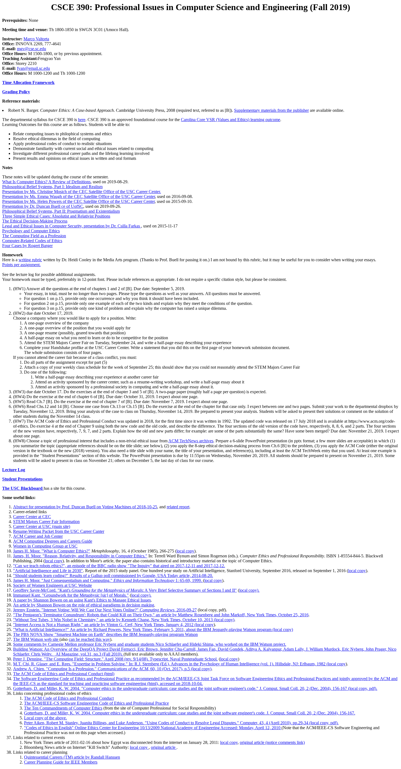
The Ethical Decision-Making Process (34, 221)
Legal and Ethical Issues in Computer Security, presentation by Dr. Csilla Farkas (71, 226)
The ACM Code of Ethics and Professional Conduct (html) (63, 673)
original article (163, 747)
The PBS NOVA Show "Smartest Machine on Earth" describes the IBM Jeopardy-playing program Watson (105, 634)
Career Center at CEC (32, 516)
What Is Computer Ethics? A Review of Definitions (46, 181)
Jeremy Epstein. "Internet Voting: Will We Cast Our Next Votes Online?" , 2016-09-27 (105, 610)
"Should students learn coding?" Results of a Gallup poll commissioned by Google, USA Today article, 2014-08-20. (113, 575)
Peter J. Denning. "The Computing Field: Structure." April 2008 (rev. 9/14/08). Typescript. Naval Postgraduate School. (115, 659)
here (81, 119)
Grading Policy (16, 91)
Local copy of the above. (45, 718)
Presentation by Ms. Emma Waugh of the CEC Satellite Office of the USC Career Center (78, 196)
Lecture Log (13, 469)
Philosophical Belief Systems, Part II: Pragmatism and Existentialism (61, 211)
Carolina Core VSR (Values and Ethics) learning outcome (230, 119)
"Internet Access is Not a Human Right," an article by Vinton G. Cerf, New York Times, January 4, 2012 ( (104, 624)
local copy (185, 551)
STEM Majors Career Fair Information (46, 521)
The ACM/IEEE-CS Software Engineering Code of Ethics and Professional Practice (96, 703)
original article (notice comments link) (272, 742)
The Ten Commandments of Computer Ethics (63, 708)
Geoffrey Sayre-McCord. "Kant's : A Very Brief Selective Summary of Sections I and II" (125, 590)
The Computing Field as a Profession (34, 235)
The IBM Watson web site (36, 639)
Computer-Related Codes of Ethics (32, 240)
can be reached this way (89, 639)
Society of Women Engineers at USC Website (52, 585)
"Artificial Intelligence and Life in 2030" (48, 570)
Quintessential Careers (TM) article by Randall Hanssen (72, 757)
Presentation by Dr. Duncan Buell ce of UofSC (42, 206)
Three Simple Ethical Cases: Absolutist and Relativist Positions (56, 216)
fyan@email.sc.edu (33, 68)
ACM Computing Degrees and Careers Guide (52, 541)
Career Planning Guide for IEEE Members (60, 762)
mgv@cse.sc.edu (31, 48)
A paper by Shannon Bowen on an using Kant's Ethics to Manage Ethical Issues (82, 600)
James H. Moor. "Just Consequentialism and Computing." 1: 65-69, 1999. (108, 580)
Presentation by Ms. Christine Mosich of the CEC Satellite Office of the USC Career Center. (81, 191)
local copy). (249, 590)
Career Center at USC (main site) (41, 526)
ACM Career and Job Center (38, 536)
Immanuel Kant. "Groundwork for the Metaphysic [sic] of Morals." (71, 595)
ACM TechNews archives (190, 440)
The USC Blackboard (23, 488)
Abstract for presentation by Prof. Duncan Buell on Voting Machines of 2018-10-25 (85, 506)
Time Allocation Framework (28, 82)
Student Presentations (22, 479)
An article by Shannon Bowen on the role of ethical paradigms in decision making (83, 605)
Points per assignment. (21, 264)
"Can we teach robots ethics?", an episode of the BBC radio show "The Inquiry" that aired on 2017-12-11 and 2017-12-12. (119, 565)
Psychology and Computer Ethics (31, 231)
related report (178, 506)
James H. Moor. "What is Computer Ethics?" (51, 551)
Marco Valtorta (36, 39)
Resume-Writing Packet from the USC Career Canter (58, 531)
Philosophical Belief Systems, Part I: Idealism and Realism (52, 186)
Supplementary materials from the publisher (271, 110)
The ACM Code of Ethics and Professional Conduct (69, 698)
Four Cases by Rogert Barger (27, 245)
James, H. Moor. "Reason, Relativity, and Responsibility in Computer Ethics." (80, 556)
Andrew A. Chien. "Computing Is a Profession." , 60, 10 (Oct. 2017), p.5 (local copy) (112, 668)
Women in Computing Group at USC (45, 546)
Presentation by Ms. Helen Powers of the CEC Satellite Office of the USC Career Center (78, 201)
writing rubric (30, 259)
